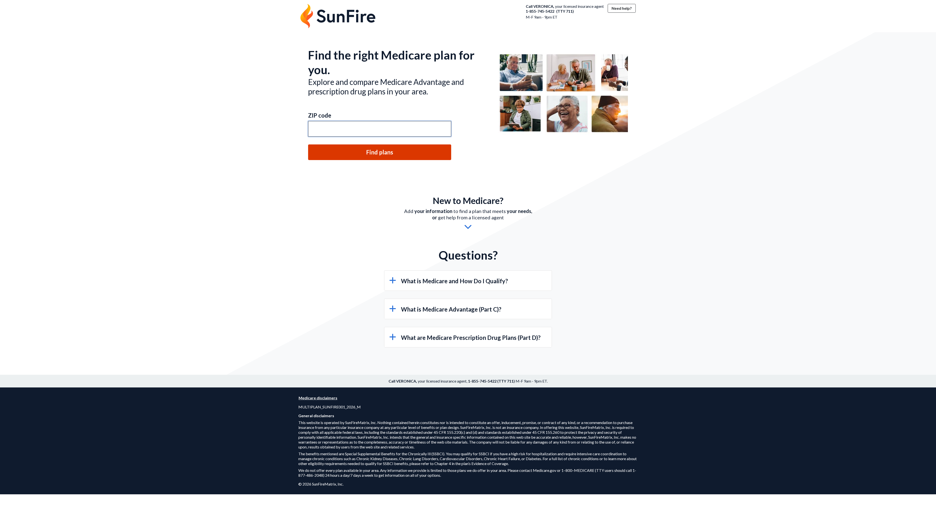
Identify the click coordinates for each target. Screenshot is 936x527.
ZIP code (319, 115)
